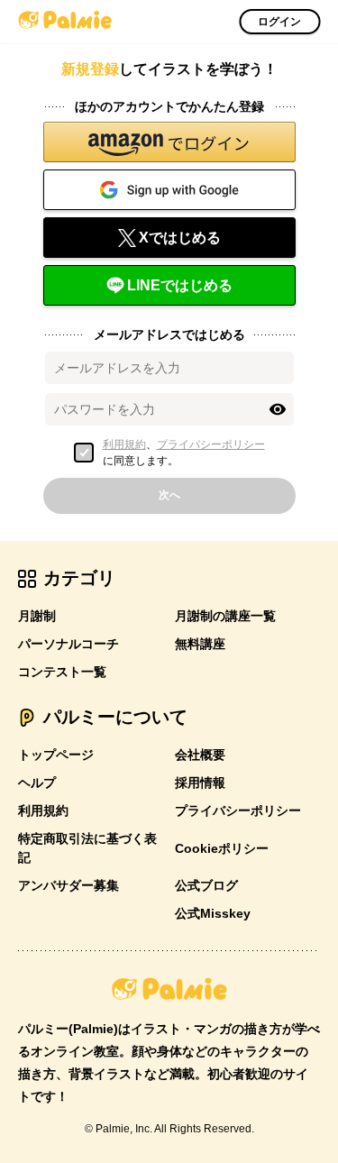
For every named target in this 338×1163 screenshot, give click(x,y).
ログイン (279, 21)
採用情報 (200, 782)
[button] (169, 142)
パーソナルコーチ (68, 643)
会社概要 (200, 754)
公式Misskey (213, 913)
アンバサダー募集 (68, 885)
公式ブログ (206, 885)
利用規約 (124, 444)
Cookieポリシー (222, 848)
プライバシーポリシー (211, 444)
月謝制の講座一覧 (225, 616)
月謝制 (37, 616)
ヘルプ (37, 782)
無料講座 (200, 643)
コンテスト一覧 (62, 671)
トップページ (56, 754)
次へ (169, 495)
